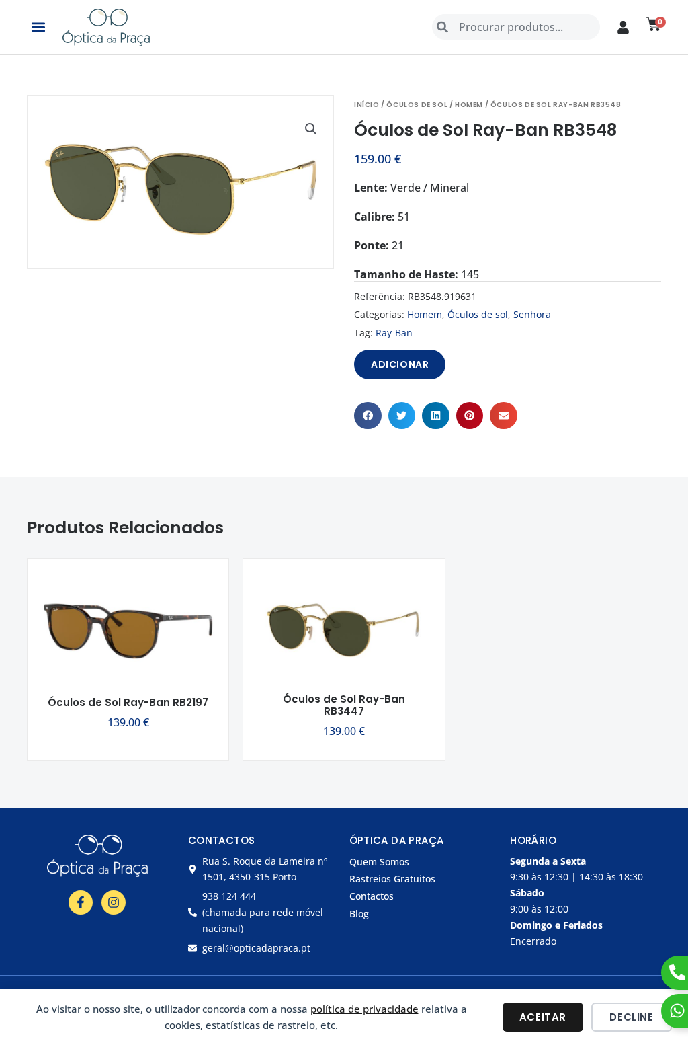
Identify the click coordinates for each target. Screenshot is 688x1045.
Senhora (532, 314)
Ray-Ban (394, 332)
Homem (469, 105)
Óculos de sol (416, 105)
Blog (359, 913)
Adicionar (400, 364)
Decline (631, 1017)
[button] (38, 27)
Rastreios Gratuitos (392, 878)
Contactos (371, 896)
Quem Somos (379, 861)
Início (367, 105)
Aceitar (542, 1017)
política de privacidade (364, 1008)
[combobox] (516, 27)
